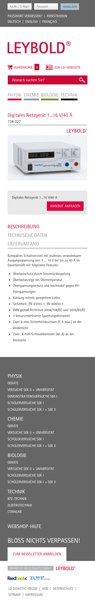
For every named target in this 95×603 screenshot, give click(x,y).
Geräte (13, 383)
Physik (15, 376)
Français (49, 22)
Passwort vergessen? (25, 16)
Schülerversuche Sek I (26, 403)
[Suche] (82, 80)
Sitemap (14, 595)
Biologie (17, 455)
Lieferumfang (23, 244)
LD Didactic (30, 568)
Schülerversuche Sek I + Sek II (32, 409)
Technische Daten (27, 235)
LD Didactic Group (22, 589)
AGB (45, 589)
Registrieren (57, 16)
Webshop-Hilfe (24, 526)
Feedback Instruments (17, 578)
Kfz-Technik (17, 499)
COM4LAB (15, 512)
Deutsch (14, 22)
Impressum (34, 595)
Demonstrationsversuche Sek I (32, 396)
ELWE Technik (40, 578)
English (31, 22)
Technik (16, 491)
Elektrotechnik (20, 505)
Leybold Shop (66, 568)
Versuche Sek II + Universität (31, 390)
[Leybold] (39, 29)
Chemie (15, 419)
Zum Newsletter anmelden (37, 554)
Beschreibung (24, 226)
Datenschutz (63, 589)
